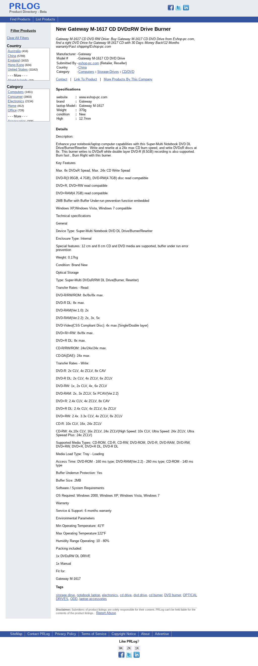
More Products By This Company (128, 79)
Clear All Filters (18, 38)
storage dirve (65, 595)
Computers (16, 92)
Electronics (16, 101)
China (12, 56)
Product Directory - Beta (28, 12)
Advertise (162, 634)
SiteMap (16, 634)
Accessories (17, 121)
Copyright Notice (124, 634)
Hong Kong (16, 65)
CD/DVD (128, 72)
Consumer (15, 97)
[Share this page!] (178, 9)
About (145, 634)
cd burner (155, 595)
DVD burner (172, 595)
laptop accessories (93, 599)
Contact (61, 79)
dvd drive (140, 595)
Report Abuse (106, 613)
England (14, 60)
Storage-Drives (108, 72)
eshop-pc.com (88, 63)
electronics (110, 595)
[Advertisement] (231, 101)
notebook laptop (88, 595)
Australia (14, 51)
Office (12, 110)
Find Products (20, 19)
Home (12, 106)
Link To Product (85, 79)
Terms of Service (93, 634)
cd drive (126, 595)
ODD (73, 599)
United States (18, 69)
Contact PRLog (38, 634)
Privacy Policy (65, 634)
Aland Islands (18, 80)
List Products (45, 19)
